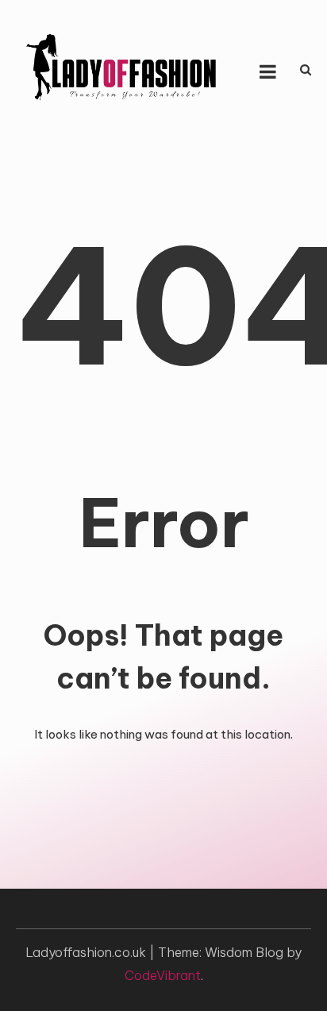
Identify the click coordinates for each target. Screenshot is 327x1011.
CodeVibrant (163, 975)
